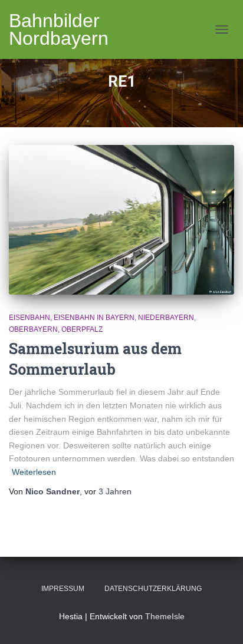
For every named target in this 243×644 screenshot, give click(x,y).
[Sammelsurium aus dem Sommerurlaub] (121, 220)
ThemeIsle (165, 616)
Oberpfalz (82, 329)
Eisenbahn (29, 317)
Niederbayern (166, 317)
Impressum (62, 588)
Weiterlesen (34, 472)
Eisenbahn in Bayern (94, 317)
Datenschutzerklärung (153, 588)
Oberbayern (33, 329)
